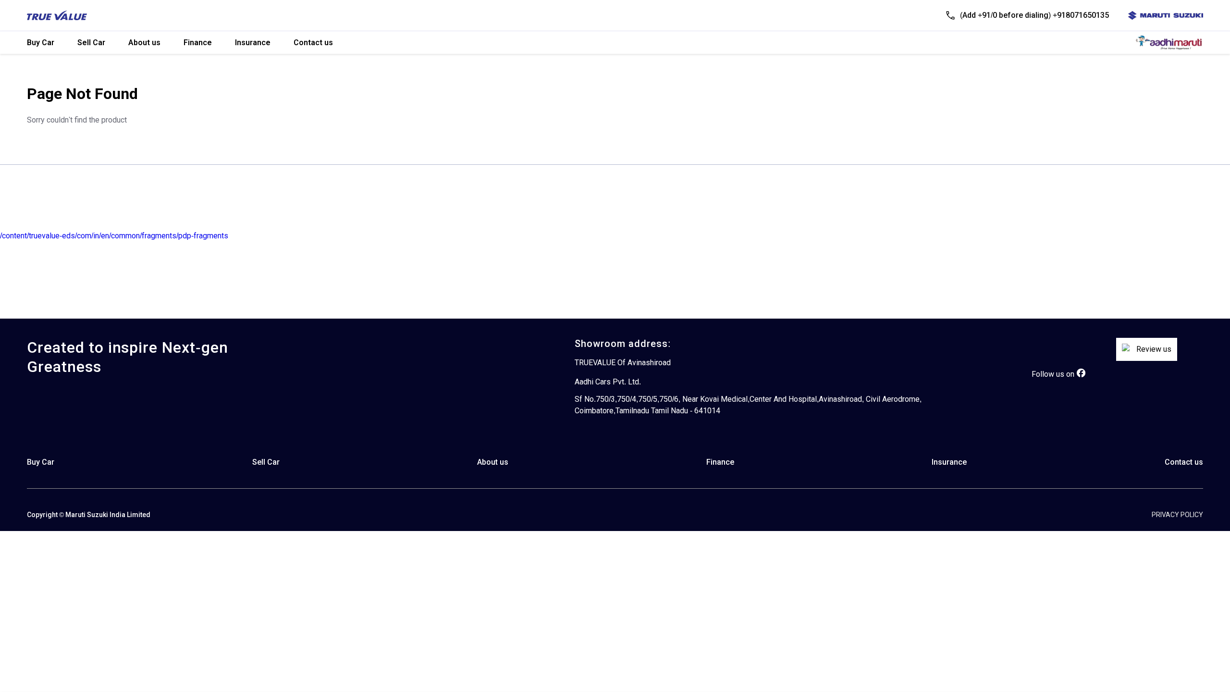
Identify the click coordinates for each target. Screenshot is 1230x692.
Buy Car (40, 42)
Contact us (313, 42)
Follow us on (1053, 374)
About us (144, 42)
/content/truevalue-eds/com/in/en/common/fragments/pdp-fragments (114, 235)
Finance (198, 42)
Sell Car (91, 42)
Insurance (253, 42)
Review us (1153, 349)
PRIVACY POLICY (1177, 515)
